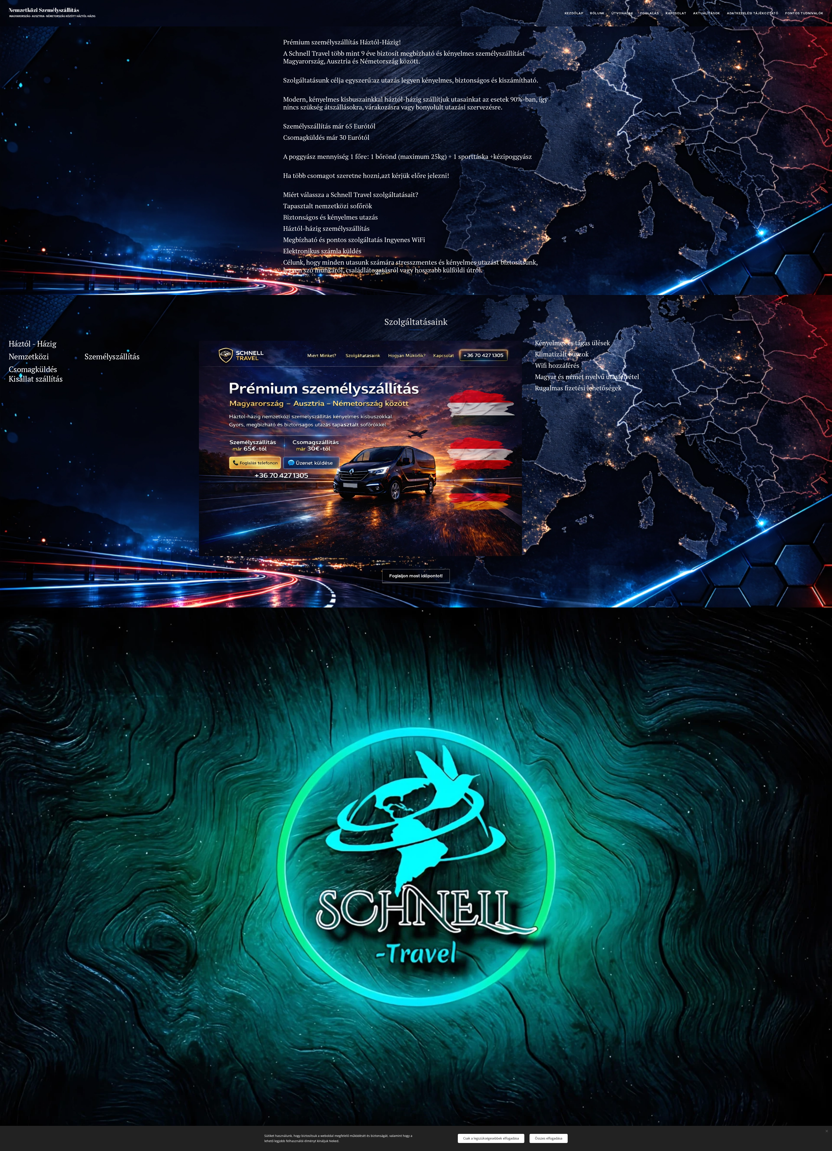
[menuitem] (575, 13)
